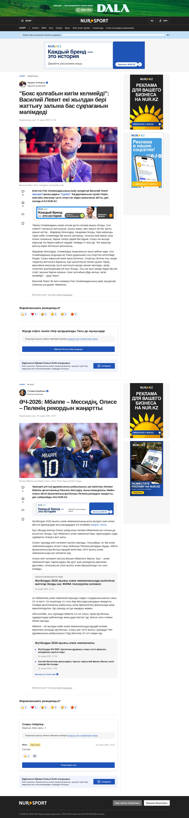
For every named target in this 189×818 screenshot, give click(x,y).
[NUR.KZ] (94, 21)
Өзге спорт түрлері (81, 28)
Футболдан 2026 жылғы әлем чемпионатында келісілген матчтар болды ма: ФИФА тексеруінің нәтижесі (75, 582)
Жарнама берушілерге (157, 803)
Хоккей (59, 28)
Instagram (106, 366)
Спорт (22, 28)
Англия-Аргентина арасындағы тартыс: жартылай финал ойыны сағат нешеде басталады (76, 662)
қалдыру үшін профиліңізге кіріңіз (83, 339)
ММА (44, 28)
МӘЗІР (28, 21)
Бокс (51, 28)
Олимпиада (98, 28)
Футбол (35, 28)
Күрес (67, 28)
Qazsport (37, 194)
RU (152, 21)
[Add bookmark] (23, 223)
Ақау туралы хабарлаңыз (127, 803)
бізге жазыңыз (65, 295)
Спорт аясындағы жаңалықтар (120, 28)
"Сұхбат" (66, 194)
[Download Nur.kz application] (94, 8)
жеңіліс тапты (99, 524)
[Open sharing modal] (23, 214)
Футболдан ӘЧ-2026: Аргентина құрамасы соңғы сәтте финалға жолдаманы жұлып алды (72, 650)
